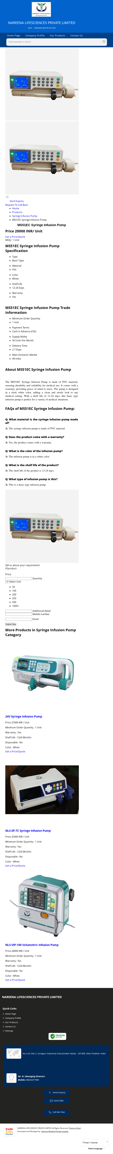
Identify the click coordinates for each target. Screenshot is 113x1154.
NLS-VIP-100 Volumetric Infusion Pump (32, 945)
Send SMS (59, 1100)
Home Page (13, 35)
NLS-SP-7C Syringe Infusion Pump (28, 830)
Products (17, 212)
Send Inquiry (16, 201)
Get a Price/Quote (15, 236)
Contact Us (76, 35)
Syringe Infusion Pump (24, 216)
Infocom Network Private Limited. (54, 1131)
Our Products (57, 35)
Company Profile (35, 35)
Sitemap (9, 1030)
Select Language (95, 1148)
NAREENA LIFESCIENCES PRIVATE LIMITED (41, 24)
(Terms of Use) (75, 1128)
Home (15, 208)
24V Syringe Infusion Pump (23, 716)
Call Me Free (59, 1112)
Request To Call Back (16, 204)
